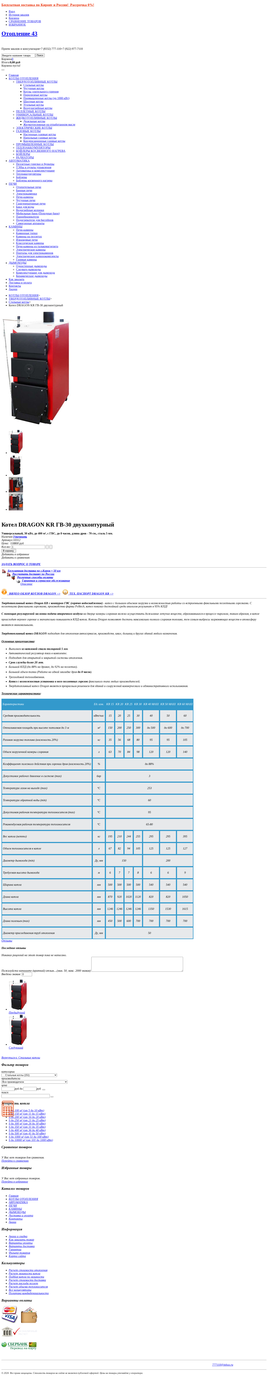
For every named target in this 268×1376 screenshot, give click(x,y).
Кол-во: (6, 546)
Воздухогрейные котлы (37, 108)
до (21, 1088)
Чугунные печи (25, 200)
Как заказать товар (21, 1239)
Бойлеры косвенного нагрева (34, 180)
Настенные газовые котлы (39, 134)
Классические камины (30, 243)
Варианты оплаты (21, 1242)
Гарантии (15, 1249)
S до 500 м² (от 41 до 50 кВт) (27, 1133)
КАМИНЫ (15, 226)
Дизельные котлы (34, 121)
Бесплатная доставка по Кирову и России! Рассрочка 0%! (47, 5)
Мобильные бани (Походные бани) (38, 213)
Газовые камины (26, 259)
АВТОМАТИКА (19, 160)
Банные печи (24, 190)
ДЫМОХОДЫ (17, 262)
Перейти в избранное (14, 1181)
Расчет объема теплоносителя (28, 1286)
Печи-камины (24, 197)
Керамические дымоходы (31, 276)
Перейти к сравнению (15, 1160)
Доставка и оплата (20, 282)
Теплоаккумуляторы (28, 173)
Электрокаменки (26, 193)
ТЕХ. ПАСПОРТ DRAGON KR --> (90, 593)
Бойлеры (21, 177)
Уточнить (20, 536)
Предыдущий (17, 1012)
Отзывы (6, 940)
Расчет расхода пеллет (23, 1283)
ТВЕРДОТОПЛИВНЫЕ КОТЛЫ (36, 81)
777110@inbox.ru (222, 1364)
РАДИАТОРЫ (25, 157)
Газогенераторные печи (31, 203)
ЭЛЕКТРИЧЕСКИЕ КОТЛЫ (34, 127)
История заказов (19, 14)
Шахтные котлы (33, 101)
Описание (26, 583)
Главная (14, 75)
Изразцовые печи (27, 239)
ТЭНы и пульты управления (33, 167)
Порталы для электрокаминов (34, 252)
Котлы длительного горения (41, 91)
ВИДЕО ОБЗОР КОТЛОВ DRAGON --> (33, 593)
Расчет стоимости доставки (27, 1280)
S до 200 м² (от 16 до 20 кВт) (27, 1117)
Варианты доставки (22, 1246)
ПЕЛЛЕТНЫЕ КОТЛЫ (30, 111)
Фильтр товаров (19, 1252)
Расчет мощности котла (24, 1273)
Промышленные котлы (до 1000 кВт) (46, 98)
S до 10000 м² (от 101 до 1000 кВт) (31, 1140)
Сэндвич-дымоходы (28, 269)
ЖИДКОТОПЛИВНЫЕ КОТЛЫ (36, 117)
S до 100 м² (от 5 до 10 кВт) (26, 1110)
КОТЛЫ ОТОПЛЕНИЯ (23, 78)
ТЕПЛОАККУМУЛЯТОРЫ (33, 147)
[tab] (134, 1071)
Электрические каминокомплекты (37, 256)
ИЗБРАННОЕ (17, 24)
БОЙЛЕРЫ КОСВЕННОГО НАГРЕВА (40, 150)
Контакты (15, 285)
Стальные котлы (33, 85)
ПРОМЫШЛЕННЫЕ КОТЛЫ (35, 144)
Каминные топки (27, 233)
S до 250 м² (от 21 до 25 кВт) (27, 1120)
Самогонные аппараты (30, 223)
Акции (13, 289)
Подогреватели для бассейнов (34, 220)
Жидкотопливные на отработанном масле (49, 124)
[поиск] (43, 1089)
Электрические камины (31, 249)
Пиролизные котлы (35, 94)
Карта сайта (17, 1256)
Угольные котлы (33, 104)
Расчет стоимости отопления (28, 1270)
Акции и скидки (18, 1236)
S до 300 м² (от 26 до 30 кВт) (27, 1123)
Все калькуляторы (20, 1289)
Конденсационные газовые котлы (44, 141)
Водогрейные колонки (30, 210)
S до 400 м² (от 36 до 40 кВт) (27, 1130)
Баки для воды (25, 206)
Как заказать (16, 279)
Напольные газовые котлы (39, 137)
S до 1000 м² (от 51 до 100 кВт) (28, 1136)
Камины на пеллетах (29, 236)
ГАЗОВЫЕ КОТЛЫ (28, 131)
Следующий (16, 1047)
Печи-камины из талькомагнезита (37, 246)
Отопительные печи (28, 187)
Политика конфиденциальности (29, 1293)
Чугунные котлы (33, 88)
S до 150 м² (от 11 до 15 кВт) (27, 1113)
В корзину (8, 550)
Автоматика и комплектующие (35, 170)
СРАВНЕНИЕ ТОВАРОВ (25, 21)
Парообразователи (27, 216)
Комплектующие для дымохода (35, 272)
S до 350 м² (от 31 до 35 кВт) (27, 1126)
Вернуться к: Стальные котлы (20, 1057)
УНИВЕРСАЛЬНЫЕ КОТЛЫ (34, 114)
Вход (12, 11)
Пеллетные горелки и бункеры (35, 164)
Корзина (14, 18)
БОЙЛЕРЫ (23, 154)
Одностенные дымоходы (31, 266)
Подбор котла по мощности (26, 1276)
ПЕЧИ (13, 183)
